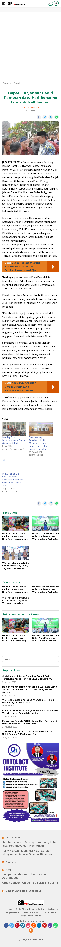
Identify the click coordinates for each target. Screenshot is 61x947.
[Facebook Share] (39, 117)
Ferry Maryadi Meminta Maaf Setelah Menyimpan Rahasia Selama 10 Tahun (27, 852)
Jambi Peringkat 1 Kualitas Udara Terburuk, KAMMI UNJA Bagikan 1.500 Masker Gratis (29, 732)
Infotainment (14, 837)
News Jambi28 (30, 912)
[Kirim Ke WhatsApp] (56, 117)
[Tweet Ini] (44, 117)
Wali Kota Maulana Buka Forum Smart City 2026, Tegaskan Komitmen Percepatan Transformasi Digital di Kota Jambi (15, 566)
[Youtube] (44, 925)
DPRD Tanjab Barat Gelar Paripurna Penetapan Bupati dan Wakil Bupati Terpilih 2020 (13, 479)
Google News (12, 912)
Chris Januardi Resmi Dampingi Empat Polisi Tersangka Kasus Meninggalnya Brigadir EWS (27, 677)
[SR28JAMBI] (16, 3)
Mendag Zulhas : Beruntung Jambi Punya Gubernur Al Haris (13, 440)
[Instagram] (28, 925)
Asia (8, 869)
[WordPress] (22, 925)
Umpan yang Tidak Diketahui (23, 890)
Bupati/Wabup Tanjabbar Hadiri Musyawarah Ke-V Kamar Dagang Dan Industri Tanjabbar (38, 443)
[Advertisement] (30, 46)
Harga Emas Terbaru (31, 915)
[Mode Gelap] (50, 3)
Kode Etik (20, 909)
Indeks (8, 909)
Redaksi (51, 909)
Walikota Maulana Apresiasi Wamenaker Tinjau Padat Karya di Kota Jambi (28, 701)
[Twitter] (11, 925)
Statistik (11, 862)
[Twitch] (50, 925)
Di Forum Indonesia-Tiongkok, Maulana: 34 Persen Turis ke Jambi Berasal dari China (30, 711)
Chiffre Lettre (48, 912)
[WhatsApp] (55, 925)
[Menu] (4, 3)
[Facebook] (6, 925)
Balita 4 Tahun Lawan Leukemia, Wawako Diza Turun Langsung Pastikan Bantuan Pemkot (14, 536)
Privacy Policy (36, 909)
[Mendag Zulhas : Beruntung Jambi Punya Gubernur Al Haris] (14, 429)
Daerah (35, 107)
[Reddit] (33, 925)
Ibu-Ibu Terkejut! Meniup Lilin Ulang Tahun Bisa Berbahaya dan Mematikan (30, 843)
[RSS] (31, 930)
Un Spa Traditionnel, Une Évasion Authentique (24, 875)
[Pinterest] (17, 925)
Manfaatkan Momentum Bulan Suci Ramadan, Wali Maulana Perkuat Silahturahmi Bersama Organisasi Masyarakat (45, 536)
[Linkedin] (39, 925)
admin (25, 107)
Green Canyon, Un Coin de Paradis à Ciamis (30, 882)
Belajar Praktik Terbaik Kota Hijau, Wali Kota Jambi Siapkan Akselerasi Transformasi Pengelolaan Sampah (29, 689)
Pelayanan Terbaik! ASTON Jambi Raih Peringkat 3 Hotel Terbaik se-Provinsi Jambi (29, 722)
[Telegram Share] (50, 117)
